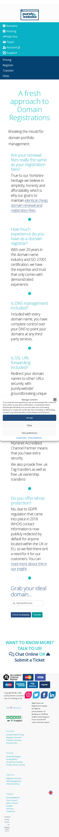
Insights (9, 806)
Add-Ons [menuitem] (11, 36)
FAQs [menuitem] (6, 76)
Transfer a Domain (13, 740)
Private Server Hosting (15, 765)
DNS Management (13, 781)
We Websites (13, 707)
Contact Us (10, 811)
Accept (29, 418)
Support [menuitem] (11, 53)
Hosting (9, 752)
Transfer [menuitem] (8, 70)
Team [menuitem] (10, 42)
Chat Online (26, 654)
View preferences (29, 433)
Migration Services (13, 778)
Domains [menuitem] (11, 26)
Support (10, 793)
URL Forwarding (12, 784)
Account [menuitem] (12, 47)
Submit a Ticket (30, 660)
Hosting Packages (13, 756)
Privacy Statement (35, 437)
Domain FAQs (11, 743)
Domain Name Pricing (15, 735)
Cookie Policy (21, 437)
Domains (10, 731)
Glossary (9, 808)
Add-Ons (10, 774)
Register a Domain (13, 737)
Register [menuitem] (8, 65)
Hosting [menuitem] (10, 31)
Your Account (11, 800)
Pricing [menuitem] (7, 60)
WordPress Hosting (14, 762)
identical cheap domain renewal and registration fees (29, 205)
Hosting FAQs (11, 759)
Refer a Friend (12, 803)
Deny (29, 425)
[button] (55, 399)
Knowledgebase (13, 797)
